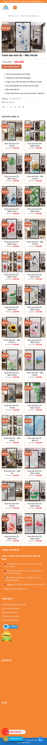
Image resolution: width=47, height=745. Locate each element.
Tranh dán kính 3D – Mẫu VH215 (35, 341)
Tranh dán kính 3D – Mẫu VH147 (12, 243)
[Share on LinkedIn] (23, 107)
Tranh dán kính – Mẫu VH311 (35, 374)
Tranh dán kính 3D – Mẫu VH (35, 439)
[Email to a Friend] (15, 107)
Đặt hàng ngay (11, 67)
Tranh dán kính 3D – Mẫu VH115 (12, 210)
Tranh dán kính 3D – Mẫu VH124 (12, 308)
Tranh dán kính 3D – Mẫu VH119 (35, 276)
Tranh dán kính (9, 102)
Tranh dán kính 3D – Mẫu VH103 (35, 407)
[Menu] (15, 7)
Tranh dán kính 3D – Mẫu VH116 (12, 538)
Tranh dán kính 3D (30, 16)
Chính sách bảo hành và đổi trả (14, 605)
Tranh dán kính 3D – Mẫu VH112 (35, 210)
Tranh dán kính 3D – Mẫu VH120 (35, 505)
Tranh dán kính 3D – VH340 (12, 407)
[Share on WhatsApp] (3, 107)
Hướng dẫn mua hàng (10, 620)
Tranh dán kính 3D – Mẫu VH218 (12, 276)
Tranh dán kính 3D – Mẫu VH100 (35, 472)
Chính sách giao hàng (10, 616)
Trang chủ (13, 16)
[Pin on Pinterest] (19, 107)
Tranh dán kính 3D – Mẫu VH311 (35, 538)
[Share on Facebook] (7, 107)
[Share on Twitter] (11, 107)
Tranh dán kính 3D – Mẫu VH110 (35, 145)
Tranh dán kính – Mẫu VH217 (12, 439)
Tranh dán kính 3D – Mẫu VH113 (12, 177)
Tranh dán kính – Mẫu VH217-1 (12, 341)
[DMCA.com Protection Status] (7, 637)
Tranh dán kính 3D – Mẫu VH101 (35, 308)
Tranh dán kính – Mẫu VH (12, 472)
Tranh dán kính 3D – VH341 (12, 145)
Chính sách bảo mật (9, 612)
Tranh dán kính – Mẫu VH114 (35, 177)
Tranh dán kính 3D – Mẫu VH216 (12, 374)
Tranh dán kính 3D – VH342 (12, 505)
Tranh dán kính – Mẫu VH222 (35, 243)
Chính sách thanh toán (10, 608)
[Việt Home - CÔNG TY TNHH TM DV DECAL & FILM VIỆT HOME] (6, 7)
